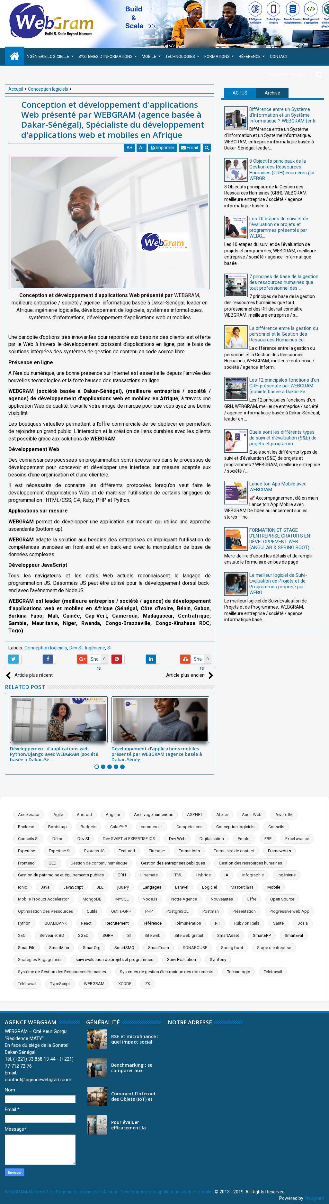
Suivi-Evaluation (181, 959)
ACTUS (240, 92)
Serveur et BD (52, 935)
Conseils (276, 826)
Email (192, 147)
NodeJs (150, 899)
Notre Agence (184, 899)
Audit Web (252, 814)
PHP (149, 911)
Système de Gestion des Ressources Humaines (62, 971)
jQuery (123, 887)
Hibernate (149, 875)
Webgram (314, 1198)
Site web (153, 935)
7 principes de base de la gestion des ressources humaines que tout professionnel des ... (283, 282)
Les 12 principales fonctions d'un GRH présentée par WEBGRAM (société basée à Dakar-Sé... (284, 385)
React (86, 923)
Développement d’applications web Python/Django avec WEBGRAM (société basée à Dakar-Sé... (54, 754)
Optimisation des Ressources (45, 911)
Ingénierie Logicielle (47, 56)
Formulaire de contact (234, 850)
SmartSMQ (124, 947)
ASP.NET (194, 814)
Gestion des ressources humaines (250, 863)
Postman (210, 911)
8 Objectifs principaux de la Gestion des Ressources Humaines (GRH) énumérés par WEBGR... (282, 169)
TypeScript (60, 983)
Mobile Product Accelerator (43, 899)
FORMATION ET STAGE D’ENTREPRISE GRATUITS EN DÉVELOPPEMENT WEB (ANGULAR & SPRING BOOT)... (280, 538)
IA (226, 875)
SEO (22, 935)
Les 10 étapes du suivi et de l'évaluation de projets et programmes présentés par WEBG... (278, 227)
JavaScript (73, 887)
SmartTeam (158, 947)
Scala (303, 923)
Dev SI (76, 648)
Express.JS (94, 850)
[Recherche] (319, 74)
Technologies (180, 56)
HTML (177, 875)
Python (24, 923)
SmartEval (294, 935)
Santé (278, 923)
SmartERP (262, 935)
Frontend (26, 863)
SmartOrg (92, 947)
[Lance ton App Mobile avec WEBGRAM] (236, 492)
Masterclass (242, 887)
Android (84, 814)
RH (217, 923)
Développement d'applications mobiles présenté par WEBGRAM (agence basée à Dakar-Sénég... (156, 754)
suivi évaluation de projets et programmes (114, 959)
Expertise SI (59, 850)
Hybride (203, 875)
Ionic (22, 887)
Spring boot (232, 947)
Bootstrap (57, 826)
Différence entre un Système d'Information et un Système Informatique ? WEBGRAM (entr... (283, 115)
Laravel (181, 887)
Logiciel (209, 887)
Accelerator (29, 814)
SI (109, 648)
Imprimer (164, 147)
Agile (58, 814)
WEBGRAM (94, 983)
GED (53, 863)
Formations (217, 56)
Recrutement (117, 923)
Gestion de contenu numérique (98, 863)
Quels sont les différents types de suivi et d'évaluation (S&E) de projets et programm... (282, 438)
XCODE (124, 983)
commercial (152, 826)
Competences (189, 826)
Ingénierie (95, 648)
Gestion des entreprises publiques (173, 863)
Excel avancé (297, 838)
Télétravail (27, 983)
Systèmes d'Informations (105, 56)
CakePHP (118, 826)
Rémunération (188, 923)
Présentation (244, 911)
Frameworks (279, 850)
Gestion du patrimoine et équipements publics (61, 875)
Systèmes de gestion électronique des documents (166, 971)
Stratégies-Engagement (40, 959)
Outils (92, 911)
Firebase (157, 850)
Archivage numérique (153, 814)
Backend (26, 826)
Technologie (238, 971)
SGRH (107, 935)
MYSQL (122, 899)
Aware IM (284, 814)
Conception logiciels (45, 648)
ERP (267, 838)
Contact (279, 56)
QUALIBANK (55, 923)
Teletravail (273, 971)
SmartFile (26, 947)
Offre (251, 899)
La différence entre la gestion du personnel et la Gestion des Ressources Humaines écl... (283, 334)
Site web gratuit (188, 935)
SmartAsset (228, 935)
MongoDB (92, 899)
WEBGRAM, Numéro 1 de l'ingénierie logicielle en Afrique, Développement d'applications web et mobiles (109, 1191)
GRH (122, 875)
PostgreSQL (177, 911)
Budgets (88, 826)
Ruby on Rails (246, 923)
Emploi (244, 838)
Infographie (253, 875)
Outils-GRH (121, 911)
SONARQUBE (195, 947)
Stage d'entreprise (274, 947)
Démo (58, 838)
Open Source (282, 899)
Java (45, 887)
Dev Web (177, 838)
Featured (127, 850)
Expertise (26, 850)
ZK (147, 983)
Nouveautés (222, 899)
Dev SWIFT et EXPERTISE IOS (129, 838)
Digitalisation (212, 838)
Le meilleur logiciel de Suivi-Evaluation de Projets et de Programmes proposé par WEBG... (278, 583)
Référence (250, 56)
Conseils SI (28, 838)
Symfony (218, 959)
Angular (113, 814)
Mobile (149, 56)
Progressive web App (289, 911)
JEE (100, 887)
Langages (152, 887)
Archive (272, 92)
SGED (83, 935)
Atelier (222, 814)
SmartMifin (59, 947)
